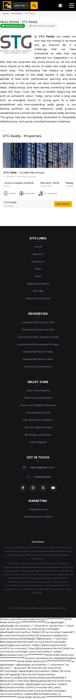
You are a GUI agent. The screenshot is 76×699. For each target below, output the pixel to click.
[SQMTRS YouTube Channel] (53, 488)
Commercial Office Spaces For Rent (38, 344)
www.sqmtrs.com (55, 608)
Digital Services (38, 509)
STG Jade (10, 172)
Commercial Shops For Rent (38, 329)
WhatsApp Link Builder (38, 434)
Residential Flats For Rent (38, 359)
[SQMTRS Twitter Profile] (43, 488)
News (38, 276)
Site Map (38, 290)
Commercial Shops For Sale (38, 322)
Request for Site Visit (38, 298)
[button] (62, 5)
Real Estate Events (38, 283)
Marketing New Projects (38, 516)
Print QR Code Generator (38, 427)
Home (5, 13)
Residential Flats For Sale (38, 351)
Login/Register (38, 442)
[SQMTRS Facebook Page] (23, 488)
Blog (38, 268)
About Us (38, 254)
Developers (16, 13)
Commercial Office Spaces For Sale (38, 337)
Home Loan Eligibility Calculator (38, 405)
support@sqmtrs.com (42, 467)
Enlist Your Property (38, 390)
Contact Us (38, 261)
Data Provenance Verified (43, 26)
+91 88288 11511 (42, 477)
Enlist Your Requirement (38, 397)
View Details (63, 204)
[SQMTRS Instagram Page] (33, 488)
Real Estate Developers (38, 366)
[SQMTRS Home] (6, 5)
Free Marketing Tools (38, 412)
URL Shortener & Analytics (38, 419)
